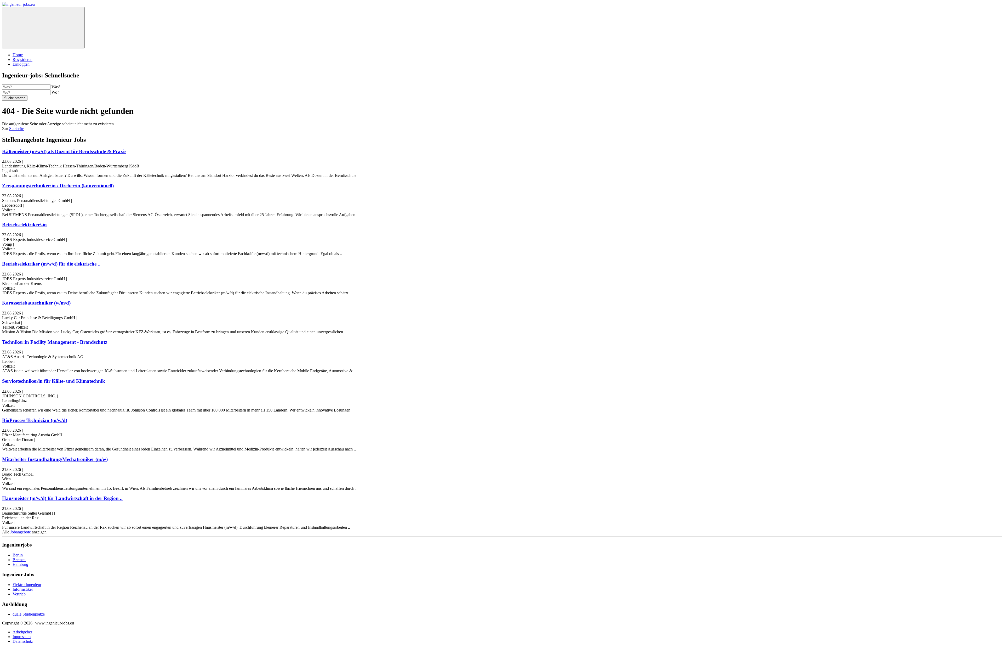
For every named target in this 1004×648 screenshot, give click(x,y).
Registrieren (22, 59)
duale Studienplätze (29, 614)
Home (18, 55)
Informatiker (23, 589)
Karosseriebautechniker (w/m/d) (36, 303)
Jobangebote (20, 532)
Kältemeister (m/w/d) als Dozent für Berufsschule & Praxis (64, 151)
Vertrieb (19, 594)
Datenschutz (23, 641)
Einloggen (21, 64)
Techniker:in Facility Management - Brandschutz (54, 342)
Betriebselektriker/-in (24, 224)
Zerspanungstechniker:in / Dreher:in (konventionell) (58, 185)
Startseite (16, 128)
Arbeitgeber (22, 632)
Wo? (55, 92)
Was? (56, 86)
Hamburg (20, 564)
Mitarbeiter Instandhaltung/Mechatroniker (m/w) (55, 459)
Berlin (18, 555)
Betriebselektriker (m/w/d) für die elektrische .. (51, 264)
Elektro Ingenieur (27, 584)
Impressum (22, 636)
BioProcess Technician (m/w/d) (34, 420)
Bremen (19, 559)
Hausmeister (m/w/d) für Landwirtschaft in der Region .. (62, 498)
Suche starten (14, 98)
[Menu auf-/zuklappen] (43, 27)
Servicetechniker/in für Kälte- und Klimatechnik (53, 381)
